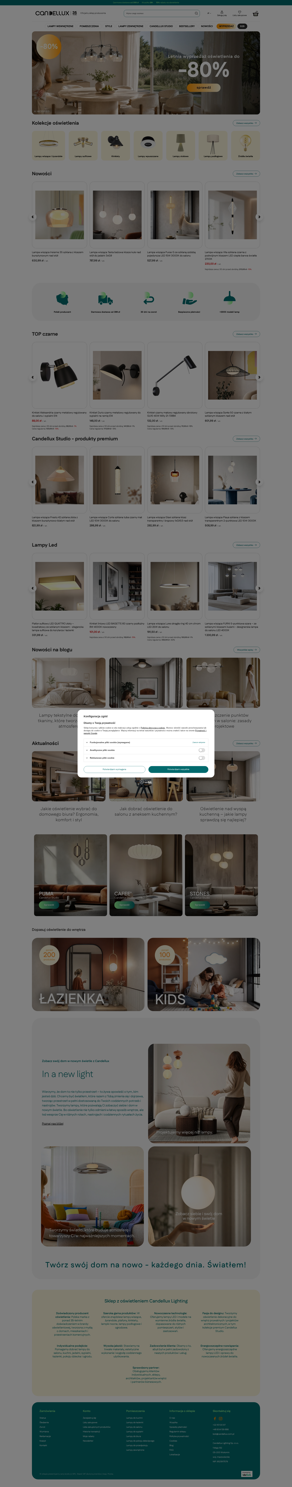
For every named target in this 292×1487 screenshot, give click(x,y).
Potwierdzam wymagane (114, 769)
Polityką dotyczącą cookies (153, 728)
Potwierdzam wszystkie (178, 769)
